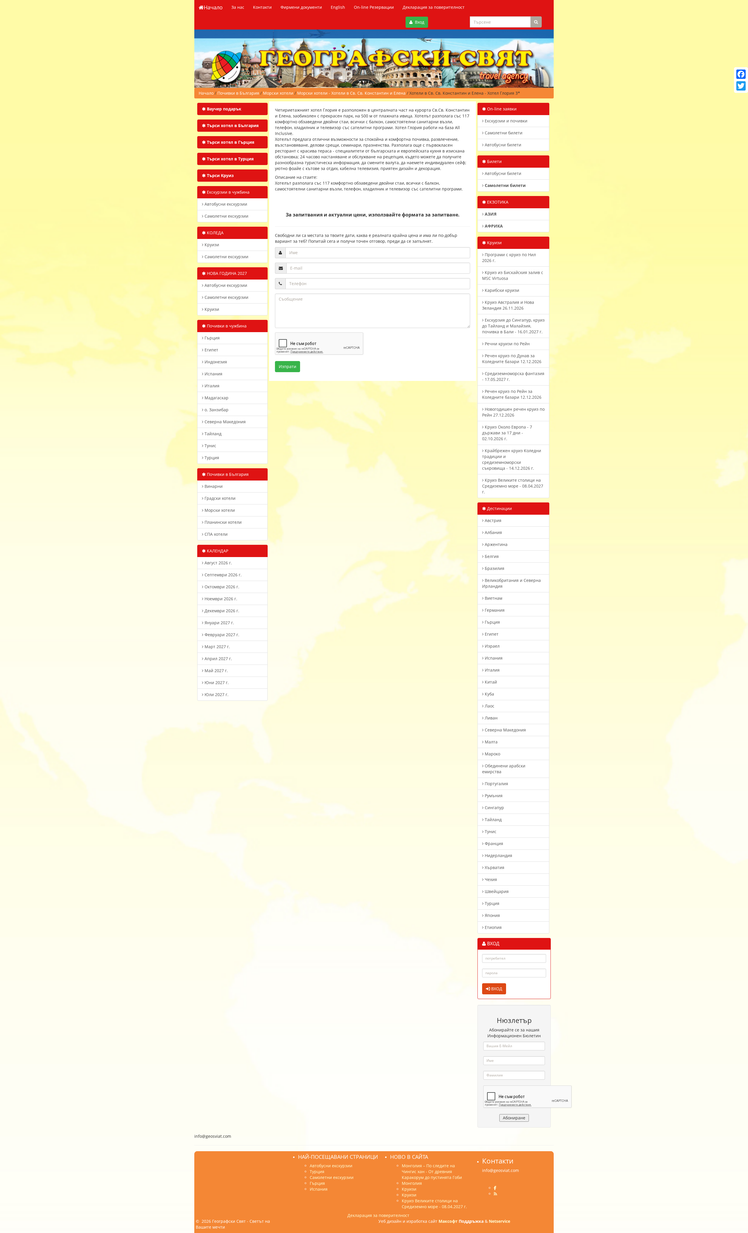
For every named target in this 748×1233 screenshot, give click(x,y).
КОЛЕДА (215, 232)
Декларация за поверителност (434, 7)
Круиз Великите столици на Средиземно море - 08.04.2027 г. (512, 486)
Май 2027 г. (215, 670)
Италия (211, 386)
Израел (492, 646)
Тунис (209, 445)
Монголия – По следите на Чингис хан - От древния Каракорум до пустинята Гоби (432, 1171)
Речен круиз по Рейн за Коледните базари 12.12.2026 (511, 394)
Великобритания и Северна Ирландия (511, 583)
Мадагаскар (215, 397)
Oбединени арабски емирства (503, 768)
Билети (494, 161)
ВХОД (496, 988)
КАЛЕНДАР (217, 551)
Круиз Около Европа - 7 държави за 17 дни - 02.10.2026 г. (507, 432)
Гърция (211, 338)
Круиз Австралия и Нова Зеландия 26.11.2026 (508, 305)
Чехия (490, 879)
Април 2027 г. (217, 658)
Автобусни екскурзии (225, 204)
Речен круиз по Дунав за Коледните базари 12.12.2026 (511, 358)
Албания (493, 532)
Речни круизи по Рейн (507, 343)
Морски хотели (219, 510)
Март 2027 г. (216, 646)
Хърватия (494, 867)
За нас (237, 7)
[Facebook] (741, 74)
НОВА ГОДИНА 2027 (226, 273)
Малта (491, 742)
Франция (493, 843)
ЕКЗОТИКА (497, 202)
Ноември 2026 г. (220, 598)
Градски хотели (219, 498)
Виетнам (493, 598)
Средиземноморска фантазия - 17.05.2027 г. (513, 376)
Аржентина (496, 544)
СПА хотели (215, 534)
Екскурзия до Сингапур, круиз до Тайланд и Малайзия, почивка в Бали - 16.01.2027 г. (513, 325)
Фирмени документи (301, 7)
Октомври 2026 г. (221, 586)
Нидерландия (498, 855)
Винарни (213, 486)
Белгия (491, 556)
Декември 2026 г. (221, 610)
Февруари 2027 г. (221, 634)
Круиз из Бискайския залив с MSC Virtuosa (512, 275)
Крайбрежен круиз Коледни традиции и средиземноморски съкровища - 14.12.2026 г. (511, 459)
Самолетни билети (503, 133)
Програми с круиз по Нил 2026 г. (509, 257)
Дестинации (499, 508)
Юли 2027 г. (215, 694)
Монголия (412, 1183)
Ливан (491, 718)
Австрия (492, 520)
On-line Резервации (374, 7)
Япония (492, 915)
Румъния (493, 795)
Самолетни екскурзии (225, 216)
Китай (490, 682)
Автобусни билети (502, 145)
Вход (418, 22)
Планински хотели (222, 522)
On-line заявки (501, 109)
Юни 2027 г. (216, 682)
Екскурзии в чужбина (228, 192)
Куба (489, 694)
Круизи (211, 244)
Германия (494, 610)
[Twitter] (741, 86)
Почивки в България (227, 474)
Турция (211, 457)
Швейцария (496, 891)
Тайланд (212, 433)
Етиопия (493, 927)
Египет (210, 350)
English (338, 7)
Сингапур (494, 807)
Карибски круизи (501, 290)
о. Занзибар (215, 409)
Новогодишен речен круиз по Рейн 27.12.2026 (513, 412)
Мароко (492, 754)
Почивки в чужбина (226, 326)
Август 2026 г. (217, 563)
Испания (212, 374)
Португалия (496, 783)
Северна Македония (224, 421)
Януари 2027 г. (218, 622)
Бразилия (494, 568)
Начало (213, 7)
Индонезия (215, 362)
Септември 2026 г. (222, 575)
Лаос (489, 706)
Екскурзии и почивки (505, 121)
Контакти (262, 7)
